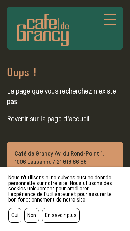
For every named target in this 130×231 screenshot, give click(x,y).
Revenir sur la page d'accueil (48, 119)
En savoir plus (61, 215)
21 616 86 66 (72, 162)
